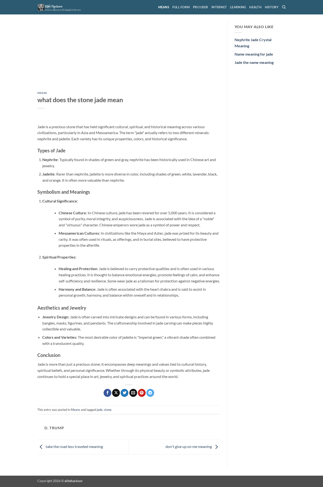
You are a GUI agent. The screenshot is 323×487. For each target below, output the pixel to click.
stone (107, 410)
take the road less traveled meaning (74, 446)
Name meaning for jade (254, 54)
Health (255, 7)
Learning (238, 7)
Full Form (181, 7)
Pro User (200, 7)
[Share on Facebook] (107, 393)
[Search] (284, 7)
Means (163, 7)
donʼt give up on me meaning (189, 446)
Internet (219, 7)
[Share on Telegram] (150, 393)
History (272, 7)
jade (99, 410)
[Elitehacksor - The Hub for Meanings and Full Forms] (61, 7)
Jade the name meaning (254, 62)
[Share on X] (116, 393)
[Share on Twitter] (124, 393)
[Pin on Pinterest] (142, 393)
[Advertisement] (128, 56)
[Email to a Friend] (133, 393)
